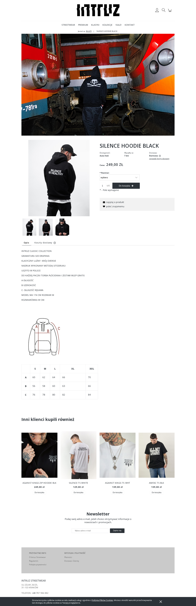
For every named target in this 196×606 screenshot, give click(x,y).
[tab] (26, 242)
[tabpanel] (98, 330)
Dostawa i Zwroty (71, 561)
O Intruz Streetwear (37, 557)
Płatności (68, 557)
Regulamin (33, 561)
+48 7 (34, 592)
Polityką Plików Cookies (102, 600)
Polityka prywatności (37, 564)
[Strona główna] (98, 10)
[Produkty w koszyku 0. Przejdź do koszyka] (170, 12)
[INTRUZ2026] (98, 84)
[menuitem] (68, 25)
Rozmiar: (104, 173)
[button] (113, 202)
